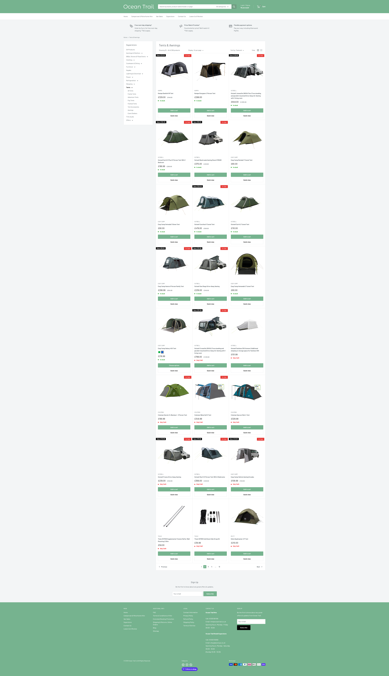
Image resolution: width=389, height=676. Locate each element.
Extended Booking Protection (163, 619)
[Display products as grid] (258, 50)
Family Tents (132, 94)
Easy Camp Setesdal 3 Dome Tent (169, 224)
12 (219, 567)
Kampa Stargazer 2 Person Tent (204, 93)
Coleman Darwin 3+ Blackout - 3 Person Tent (172, 415)
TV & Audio (130, 117)
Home (126, 16)
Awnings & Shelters (133, 53)
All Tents (130, 91)
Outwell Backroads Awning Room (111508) (207, 160)
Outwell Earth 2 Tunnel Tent (240, 224)
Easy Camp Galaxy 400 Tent (167, 348)
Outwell (234, 90)
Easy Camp (234, 157)
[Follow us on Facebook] (183, 664)
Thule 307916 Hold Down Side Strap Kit (207, 539)
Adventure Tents (133, 97)
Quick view (174, 116)
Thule (160, 536)
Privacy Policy (188, 616)
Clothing (129, 60)
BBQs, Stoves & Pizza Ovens (136, 56)
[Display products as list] (261, 50)
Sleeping (129, 84)
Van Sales (159, 16)
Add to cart (174, 110)
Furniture (129, 67)
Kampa (160, 90)
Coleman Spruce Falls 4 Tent (240, 415)
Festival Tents (132, 104)
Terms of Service (189, 625)
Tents (128, 87)
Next (258, 567)
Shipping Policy (188, 622)
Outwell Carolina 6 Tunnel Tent (204, 224)
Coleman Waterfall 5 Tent (202, 415)
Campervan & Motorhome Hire (142, 16)
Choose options (174, 365)
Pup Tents (131, 100)
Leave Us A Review (196, 16)
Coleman (161, 412)
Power (128, 77)
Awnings (130, 110)
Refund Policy (188, 619)
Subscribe (210, 594)
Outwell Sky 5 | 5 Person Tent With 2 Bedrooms (209, 477)
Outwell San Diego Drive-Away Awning (207, 286)
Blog (154, 628)
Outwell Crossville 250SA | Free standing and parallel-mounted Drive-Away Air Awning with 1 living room (209, 350)
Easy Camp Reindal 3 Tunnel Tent (241, 160)
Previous (164, 567)
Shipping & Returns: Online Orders (162, 623)
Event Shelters (132, 113)
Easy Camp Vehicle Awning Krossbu (242, 477)
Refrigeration (131, 80)
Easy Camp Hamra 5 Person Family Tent (171, 286)
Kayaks (128, 70)
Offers (128, 120)
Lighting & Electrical (133, 74)
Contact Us (182, 16)
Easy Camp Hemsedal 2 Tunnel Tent (242, 286)
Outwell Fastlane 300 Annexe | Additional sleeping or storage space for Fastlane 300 (245, 349)
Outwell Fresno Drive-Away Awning (169, 477)
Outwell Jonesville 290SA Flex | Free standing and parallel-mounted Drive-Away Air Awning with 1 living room (246, 95)
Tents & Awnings (134, 37)
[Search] (234, 6)
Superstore (170, 16)
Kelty (233, 536)
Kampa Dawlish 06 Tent (165, 93)
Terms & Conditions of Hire (162, 616)
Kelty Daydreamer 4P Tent (239, 539)
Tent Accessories (133, 107)
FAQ (154, 612)
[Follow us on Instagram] (187, 664)
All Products (130, 50)
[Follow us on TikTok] (190, 664)
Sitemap (156, 631)
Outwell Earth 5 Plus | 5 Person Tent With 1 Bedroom (172, 161)
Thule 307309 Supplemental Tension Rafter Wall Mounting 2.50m (174, 540)
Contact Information (190, 612)
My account (245, 8)
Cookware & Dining (133, 63)
